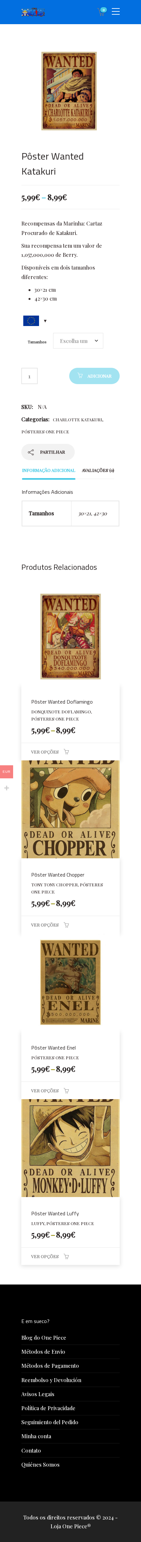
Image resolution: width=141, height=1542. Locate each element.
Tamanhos (37, 341)
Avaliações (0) (98, 470)
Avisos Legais (37, 1394)
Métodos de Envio (43, 1351)
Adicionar (99, 376)
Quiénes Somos (40, 1464)
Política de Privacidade (48, 1408)
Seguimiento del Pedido (49, 1422)
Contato (31, 1450)
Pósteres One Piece (45, 431)
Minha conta (36, 1436)
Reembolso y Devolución (51, 1380)
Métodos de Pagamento (50, 1365)
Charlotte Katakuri (77, 419)
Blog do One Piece (43, 1337)
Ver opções (45, 752)
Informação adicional (48, 470)
